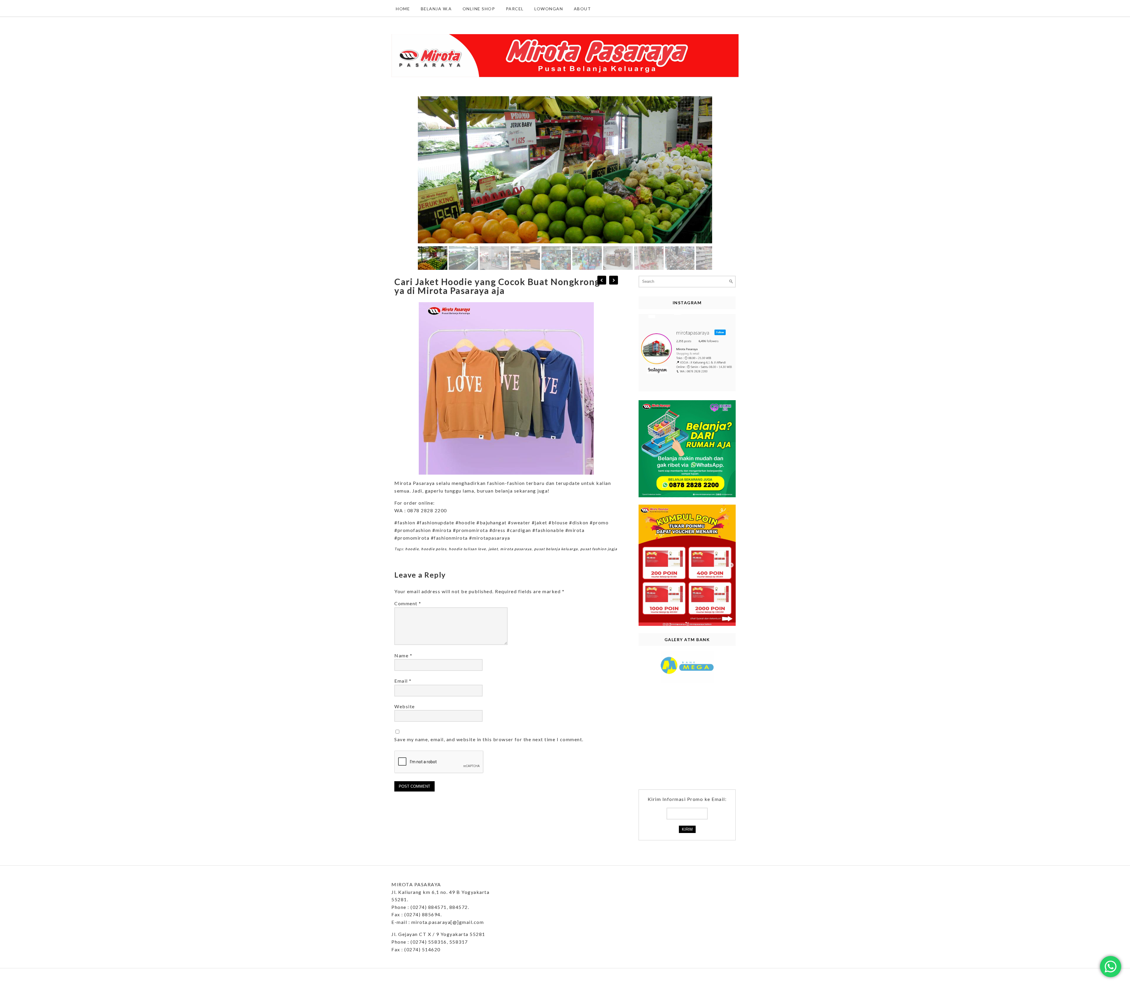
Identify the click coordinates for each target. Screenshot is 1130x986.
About (582, 8)
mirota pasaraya (516, 549)
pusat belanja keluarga (556, 549)
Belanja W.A (436, 8)
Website (404, 706)
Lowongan (548, 8)
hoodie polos (433, 549)
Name (403, 655)
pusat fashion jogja (598, 549)
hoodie (412, 549)
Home (403, 8)
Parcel (515, 8)
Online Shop (479, 8)
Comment (407, 603)
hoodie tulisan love (467, 549)
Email (403, 681)
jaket (493, 549)
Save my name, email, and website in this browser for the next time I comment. (489, 739)
